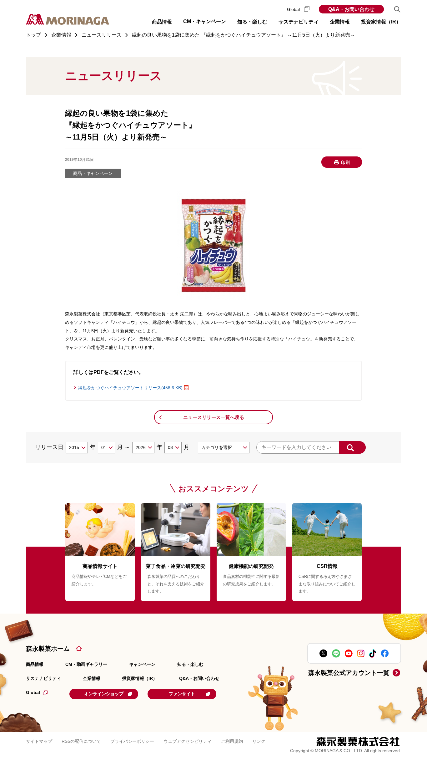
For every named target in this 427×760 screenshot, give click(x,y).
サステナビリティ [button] (299, 21)
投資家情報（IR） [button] (381, 21)
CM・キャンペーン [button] (204, 21)
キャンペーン (142, 664)
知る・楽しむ (190, 664)
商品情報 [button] (162, 21)
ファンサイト (182, 693)
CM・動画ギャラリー (86, 664)
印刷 (345, 162)
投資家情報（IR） (139, 678)
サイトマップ (39, 741)
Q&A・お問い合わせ (351, 9)
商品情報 (34, 664)
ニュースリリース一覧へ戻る (213, 417)
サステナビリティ (43, 678)
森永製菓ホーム (48, 648)
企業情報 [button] (340, 21)
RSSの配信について (81, 741)
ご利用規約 (232, 741)
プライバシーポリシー (132, 741)
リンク (258, 741)
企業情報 (91, 678)
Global (294, 9)
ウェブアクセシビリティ (187, 741)
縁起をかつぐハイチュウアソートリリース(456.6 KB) (130, 387)
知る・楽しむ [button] (252, 21)
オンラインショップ (103, 693)
